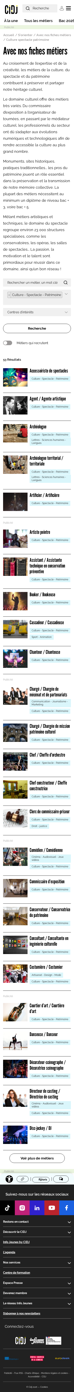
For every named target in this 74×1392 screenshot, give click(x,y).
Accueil (8, 35)
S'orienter (25, 35)
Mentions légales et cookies (54, 1373)
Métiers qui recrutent (32, 343)
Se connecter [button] (62, 8)
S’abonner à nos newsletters (21, 1313)
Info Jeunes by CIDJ (16, 1242)
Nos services (11, 1262)
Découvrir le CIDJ (15, 1232)
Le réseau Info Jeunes (17, 1303)
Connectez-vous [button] (19, 1326)
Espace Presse (13, 1282)
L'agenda (9, 1252)
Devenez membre (15, 1293)
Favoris (43, 1179)
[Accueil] (11, 9)
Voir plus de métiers (37, 1158)
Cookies (44, 1387)
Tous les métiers (38, 21)
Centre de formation (16, 1272)
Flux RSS (18, 1373)
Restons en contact (16, 1221)
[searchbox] (8, 301)
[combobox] (37, 297)
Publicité (8, 1373)
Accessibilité (34, 1376)
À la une (11, 21)
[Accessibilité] (9, 1179)
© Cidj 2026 (31, 1387)
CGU (44, 1376)
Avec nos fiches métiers (53, 35)
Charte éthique (32, 1373)
